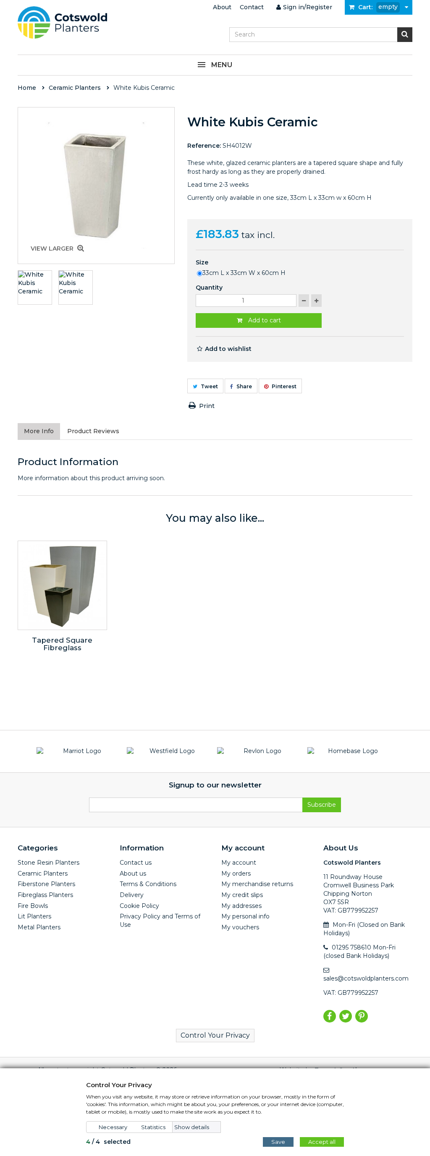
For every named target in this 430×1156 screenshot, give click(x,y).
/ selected (108, 1142)
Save (278, 1141)
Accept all (322, 1141)
